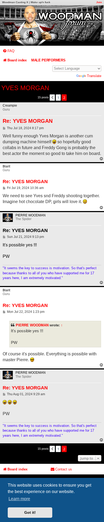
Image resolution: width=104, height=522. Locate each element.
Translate (94, 76)
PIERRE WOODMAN (32, 325)
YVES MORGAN (25, 87)
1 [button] (58, 97)
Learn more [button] (19, 498)
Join (99, 2)
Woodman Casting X (15, 2)
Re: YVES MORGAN (28, 121)
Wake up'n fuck (40, 2)
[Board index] (52, 25)
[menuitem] (8, 51)
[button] (52, 97)
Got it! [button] (30, 512)
